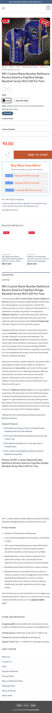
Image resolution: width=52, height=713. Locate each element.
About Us (6, 656)
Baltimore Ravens (11, 210)
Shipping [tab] (6, 280)
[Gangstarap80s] (26, 8)
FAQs (4, 666)
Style (4, 95)
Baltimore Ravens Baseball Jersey (23, 203)
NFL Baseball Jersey (30, 67)
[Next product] (4, 89)
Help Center (7, 695)
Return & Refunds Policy (12, 681)
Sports (11, 67)
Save (5, 21)
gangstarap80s (38, 599)
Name (17, 206)
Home (4, 67)
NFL (18, 67)
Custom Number (9, 129)
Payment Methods (10, 671)
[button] (3, 8)
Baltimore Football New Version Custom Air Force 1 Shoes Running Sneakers (38, 259)
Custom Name (8, 118)
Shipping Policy (8, 686)
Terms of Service (9, 690)
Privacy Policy (8, 676)
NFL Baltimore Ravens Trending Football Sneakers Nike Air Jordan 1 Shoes (12, 259)
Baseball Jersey (41, 203)
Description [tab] (7, 275)
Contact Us (7, 661)
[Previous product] (9, 89)
